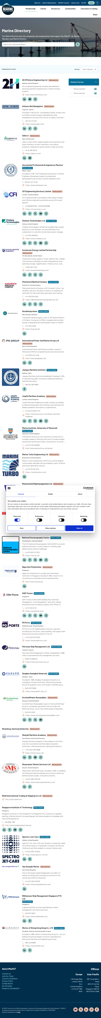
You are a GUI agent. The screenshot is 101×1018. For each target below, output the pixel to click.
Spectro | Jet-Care (30, 837)
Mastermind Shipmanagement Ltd (37, 484)
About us (37, 3)
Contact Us (6, 973)
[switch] (39, 520)
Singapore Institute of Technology (17, 807)
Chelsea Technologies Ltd (33, 220)
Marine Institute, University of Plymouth (39, 428)
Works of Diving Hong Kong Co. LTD (37, 928)
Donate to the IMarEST (11, 988)
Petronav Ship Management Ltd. (36, 646)
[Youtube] (30, 99)
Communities (70, 9)
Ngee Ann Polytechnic (31, 567)
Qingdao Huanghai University (34, 673)
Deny (21, 528)
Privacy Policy (7, 981)
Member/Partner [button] (77, 82)
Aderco (25, 135)
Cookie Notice (7, 983)
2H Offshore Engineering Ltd (34, 80)
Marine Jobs (75, 3)
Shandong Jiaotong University (15, 729)
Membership (30, 9)
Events (43, 9)
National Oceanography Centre (35, 537)
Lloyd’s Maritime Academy (33, 396)
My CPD (83, 3)
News (95, 14)
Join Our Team (7, 976)
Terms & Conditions (9, 978)
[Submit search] (77, 44)
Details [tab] (50, 494)
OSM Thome (27, 593)
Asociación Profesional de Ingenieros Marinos (42, 165)
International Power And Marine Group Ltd (40, 340)
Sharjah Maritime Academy (34, 735)
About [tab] (80, 494)
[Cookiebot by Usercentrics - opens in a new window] (84, 488)
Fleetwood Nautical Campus (34, 282)
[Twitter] (35, 213)
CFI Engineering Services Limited (36, 191)
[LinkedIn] (24, 99)
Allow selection (50, 528)
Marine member (85, 89)
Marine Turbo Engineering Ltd (35, 454)
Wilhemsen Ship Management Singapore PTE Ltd (42, 897)
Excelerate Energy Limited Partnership (39, 250)
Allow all (79, 528)
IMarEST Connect (63, 3)
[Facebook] (30, 128)
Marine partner (85, 93)
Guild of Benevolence (49, 3)
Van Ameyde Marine (30, 866)
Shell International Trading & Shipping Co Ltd (21, 796)
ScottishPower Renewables (34, 697)
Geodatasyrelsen (29, 311)
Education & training (89, 9)
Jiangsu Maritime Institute (34, 370)
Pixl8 (18, 1012)
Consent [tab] (21, 494)
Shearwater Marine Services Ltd (36, 764)
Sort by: (77, 69)
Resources (55, 9)
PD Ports (26, 622)
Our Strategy (7, 986)
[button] (97, 3)
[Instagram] (35, 99)
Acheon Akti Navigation (32, 106)
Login (91, 3)
